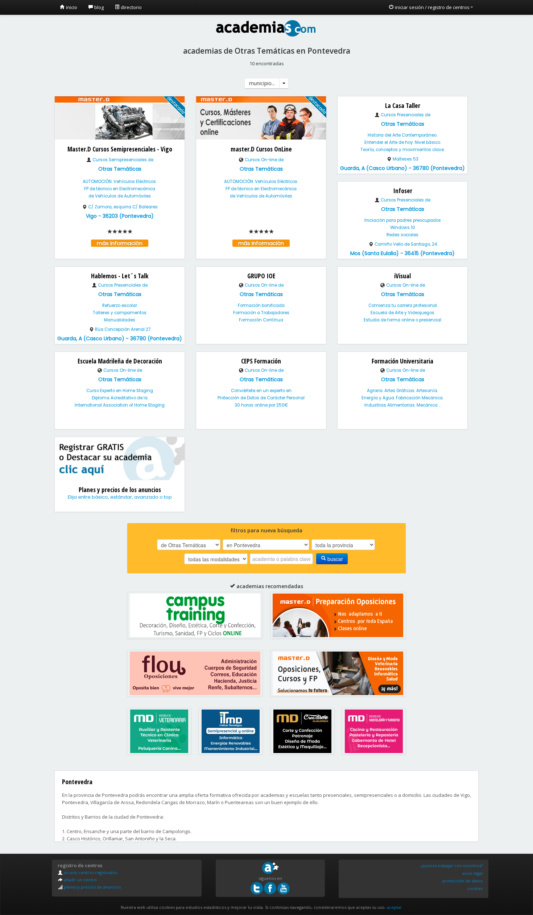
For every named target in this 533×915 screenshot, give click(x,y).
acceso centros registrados (90, 872)
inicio (71, 7)
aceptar (394, 907)
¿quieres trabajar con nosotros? (452, 865)
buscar (334, 558)
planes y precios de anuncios (92, 887)
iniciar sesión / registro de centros (432, 7)
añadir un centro (80, 879)
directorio (131, 7)
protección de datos (462, 880)
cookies (475, 888)
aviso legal (472, 873)
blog (98, 7)
